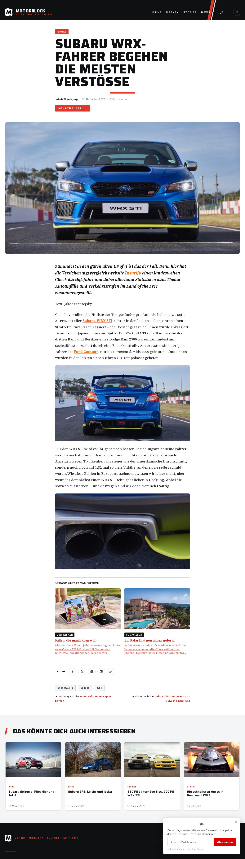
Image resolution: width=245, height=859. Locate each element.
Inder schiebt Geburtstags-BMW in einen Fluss (172, 698)
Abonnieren (225, 842)
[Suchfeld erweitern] (221, 12)
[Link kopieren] (110, 671)
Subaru (77, 108)
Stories (62, 32)
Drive (12, 786)
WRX (99, 688)
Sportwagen (65, 688)
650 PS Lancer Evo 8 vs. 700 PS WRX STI (150, 793)
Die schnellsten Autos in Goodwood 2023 (205, 793)
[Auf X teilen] (82, 671)
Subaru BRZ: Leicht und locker (90, 791)
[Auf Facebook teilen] (72, 671)
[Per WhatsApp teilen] (92, 671)
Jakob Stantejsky (66, 99)
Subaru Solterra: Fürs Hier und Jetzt (31, 793)
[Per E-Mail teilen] (101, 671)
